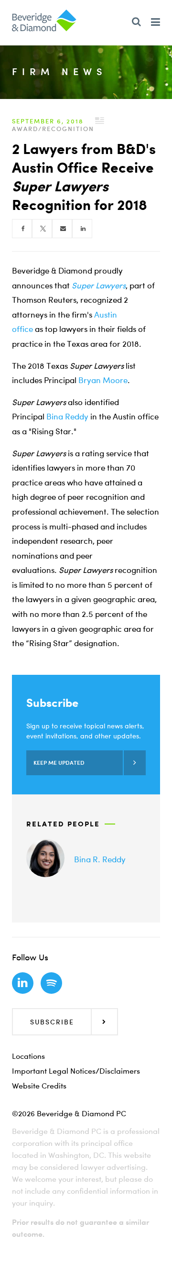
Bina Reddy (67, 416)
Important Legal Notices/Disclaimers (76, 1071)
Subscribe (52, 1022)
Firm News (59, 71)
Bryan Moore (103, 380)
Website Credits (39, 1085)
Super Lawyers (99, 285)
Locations (28, 1056)
